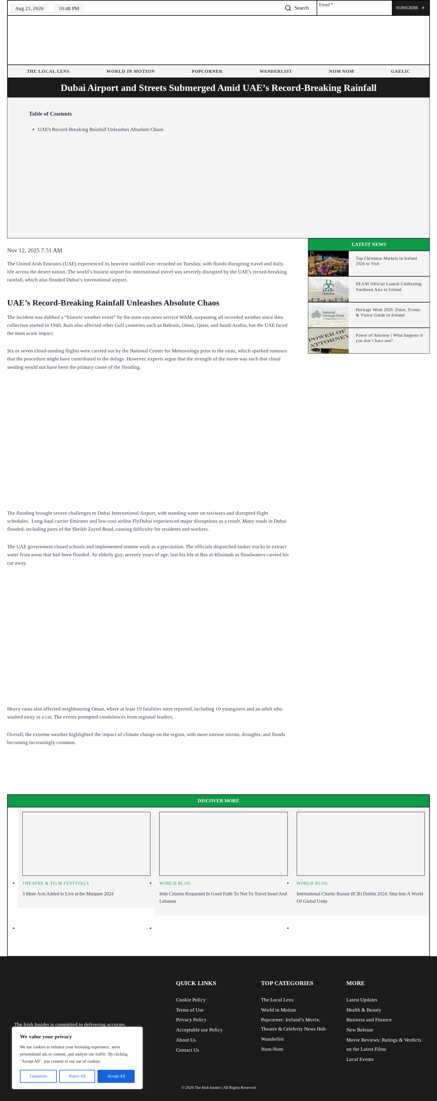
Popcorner (207, 71)
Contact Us (187, 1050)
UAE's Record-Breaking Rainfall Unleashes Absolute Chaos (101, 129)
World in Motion (130, 71)
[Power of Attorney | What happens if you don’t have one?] (328, 340)
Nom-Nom (272, 1049)
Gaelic (400, 71)
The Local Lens (48, 71)
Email (326, 4)
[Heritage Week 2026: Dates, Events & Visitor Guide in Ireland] (328, 315)
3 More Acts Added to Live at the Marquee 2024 (68, 893)
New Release (359, 1030)
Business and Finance (369, 1020)
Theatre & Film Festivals (55, 883)
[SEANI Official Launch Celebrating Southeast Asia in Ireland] (328, 289)
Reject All (77, 1076)
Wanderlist (276, 71)
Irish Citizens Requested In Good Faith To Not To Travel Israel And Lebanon (223, 897)
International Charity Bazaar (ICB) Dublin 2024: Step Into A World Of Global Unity (360, 897)
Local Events (360, 1059)
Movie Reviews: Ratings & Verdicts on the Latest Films (383, 1044)
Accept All (116, 1076)
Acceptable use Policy (199, 1030)
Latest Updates (362, 1000)
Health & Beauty (363, 1010)
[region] (77, 1058)
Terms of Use (190, 1010)
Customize (38, 1076)
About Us (186, 1040)
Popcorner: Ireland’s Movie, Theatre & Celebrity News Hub (293, 1024)
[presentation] (86, 844)
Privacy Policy (191, 1020)
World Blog (175, 883)
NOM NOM (341, 71)
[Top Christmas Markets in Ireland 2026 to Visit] (328, 263)
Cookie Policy (191, 1000)
